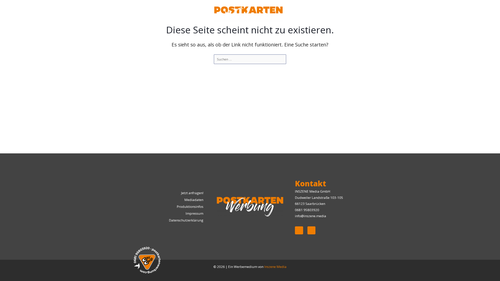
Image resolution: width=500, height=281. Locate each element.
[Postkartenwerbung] (248, 16)
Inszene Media (275, 266)
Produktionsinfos (190, 206)
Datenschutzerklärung (186, 220)
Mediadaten (193, 199)
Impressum (194, 213)
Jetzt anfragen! (192, 193)
